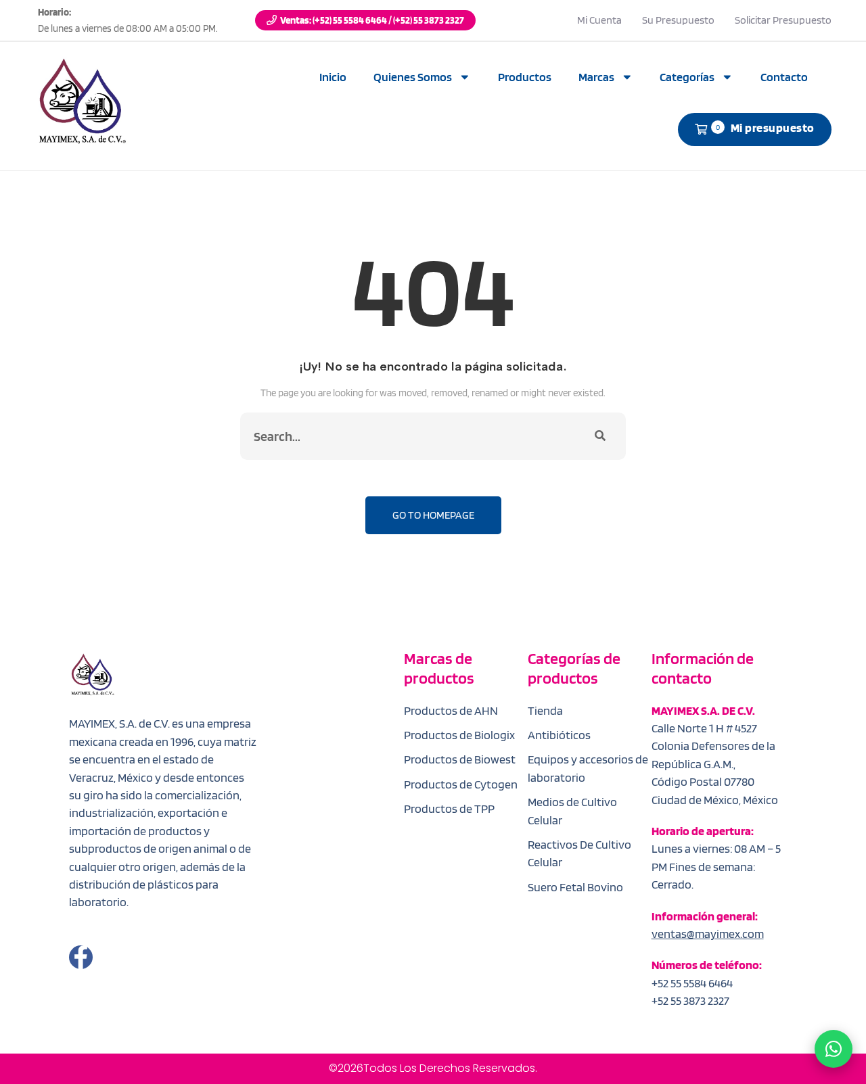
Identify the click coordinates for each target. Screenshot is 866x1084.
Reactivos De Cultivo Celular (579, 853)
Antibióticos (559, 735)
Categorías (687, 77)
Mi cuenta (599, 20)
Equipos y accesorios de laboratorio (588, 768)
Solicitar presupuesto (783, 20)
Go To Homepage (433, 515)
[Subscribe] (600, 436)
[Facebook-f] (81, 957)
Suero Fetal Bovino (575, 887)
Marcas (596, 77)
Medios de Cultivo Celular (572, 810)
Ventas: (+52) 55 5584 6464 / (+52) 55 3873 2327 (372, 20)
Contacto (784, 77)
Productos (524, 77)
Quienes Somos (412, 77)
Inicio (332, 77)
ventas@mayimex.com (708, 933)
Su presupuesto (678, 20)
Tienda (545, 710)
